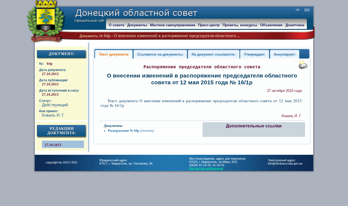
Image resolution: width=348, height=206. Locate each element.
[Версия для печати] (303, 68)
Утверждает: (254, 54)
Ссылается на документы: (160, 54)
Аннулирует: (285, 54)
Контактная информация (206, 168)
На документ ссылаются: (213, 54)
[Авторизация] (2, 2)
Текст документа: (114, 54)
